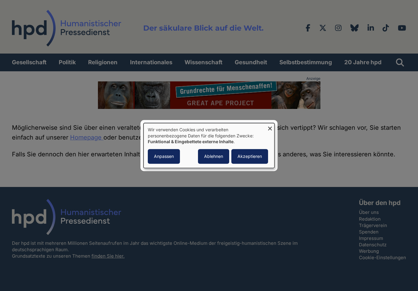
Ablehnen (213, 156)
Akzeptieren (249, 156)
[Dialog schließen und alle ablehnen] (269, 127)
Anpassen (164, 156)
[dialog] (209, 145)
